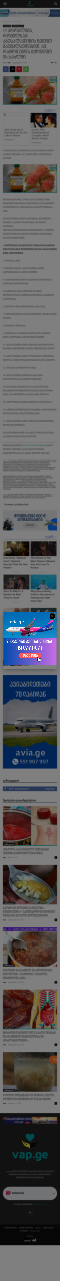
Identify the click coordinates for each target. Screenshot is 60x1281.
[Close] (52, 616)
